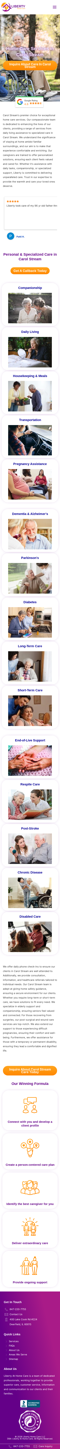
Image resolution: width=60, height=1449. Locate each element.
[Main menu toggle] (55, 7)
